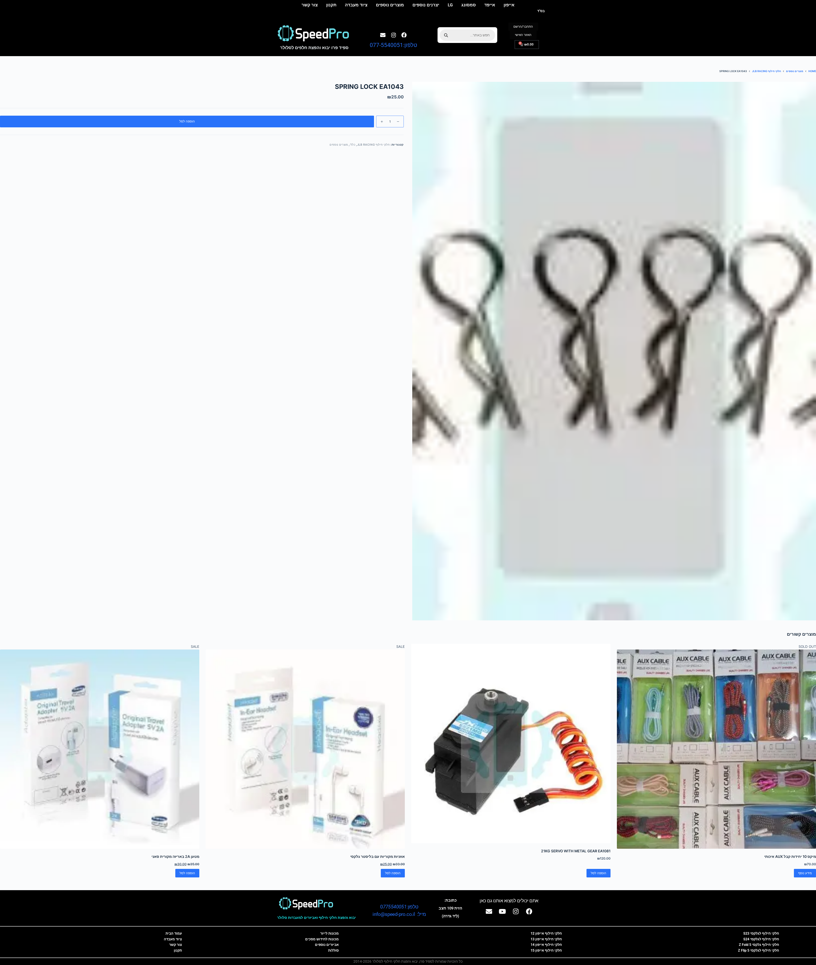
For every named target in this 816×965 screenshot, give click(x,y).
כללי (353, 144)
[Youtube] (502, 911)
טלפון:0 (399, 907)
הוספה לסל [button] (598, 873)
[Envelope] (383, 35)
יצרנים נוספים (425, 4)
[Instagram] (393, 35)
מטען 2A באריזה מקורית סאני (175, 856)
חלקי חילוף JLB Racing (373, 144)
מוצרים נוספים (390, 4)
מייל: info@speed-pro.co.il (399, 914)
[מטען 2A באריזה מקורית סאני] (99, 749)
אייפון (509, 4)
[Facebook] (404, 35)
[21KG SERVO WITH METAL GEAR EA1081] (511, 743)
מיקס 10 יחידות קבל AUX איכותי (790, 856)
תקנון (331, 4)
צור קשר (310, 4)
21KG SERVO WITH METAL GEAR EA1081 (576, 851)
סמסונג (468, 4)
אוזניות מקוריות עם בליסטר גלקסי (377, 856)
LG (450, 4)
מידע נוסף (805, 873)
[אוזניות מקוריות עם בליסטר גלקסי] (305, 749)
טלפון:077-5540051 (393, 45)
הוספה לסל (187, 121)
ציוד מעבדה (356, 4)
